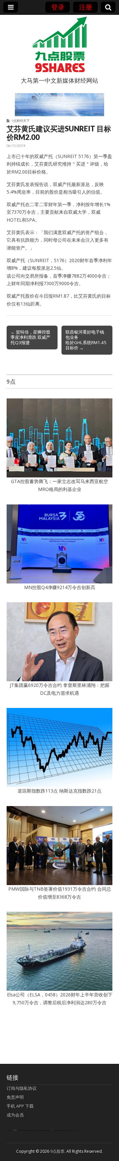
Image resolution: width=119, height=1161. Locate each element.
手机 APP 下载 (20, 1106)
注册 (85, 7)
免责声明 (15, 1097)
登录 (57, 7)
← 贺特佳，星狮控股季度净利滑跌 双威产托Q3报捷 (30, 337)
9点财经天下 (20, 120)
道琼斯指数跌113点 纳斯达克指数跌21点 (59, 791)
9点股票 (57, 1151)
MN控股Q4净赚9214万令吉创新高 (59, 587)
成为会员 (15, 1115)
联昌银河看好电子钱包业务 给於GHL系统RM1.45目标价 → (85, 340)
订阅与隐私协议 (22, 1088)
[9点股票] (59, 44)
